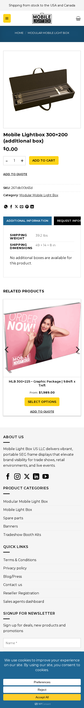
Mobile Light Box (17, 510)
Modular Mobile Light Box (48, 33)
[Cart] (78, 18)
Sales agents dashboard (23, 602)
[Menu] (7, 18)
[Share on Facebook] (11, 206)
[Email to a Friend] (21, 206)
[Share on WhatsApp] (6, 206)
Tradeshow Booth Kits (22, 535)
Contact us (12, 585)
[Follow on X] (27, 476)
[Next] (77, 358)
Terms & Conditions (19, 560)
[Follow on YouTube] (45, 476)
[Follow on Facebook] (8, 476)
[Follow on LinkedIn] (36, 476)
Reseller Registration (21, 593)
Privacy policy (15, 568)
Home (19, 33)
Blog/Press (12, 577)
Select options (42, 402)
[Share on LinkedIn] (32, 206)
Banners (10, 526)
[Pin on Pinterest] (27, 206)
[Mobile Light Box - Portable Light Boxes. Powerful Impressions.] (42, 18)
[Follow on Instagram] (17, 476)
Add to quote (15, 174)
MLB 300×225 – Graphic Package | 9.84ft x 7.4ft (42, 383)
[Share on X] (16, 206)
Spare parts (13, 518)
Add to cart (43, 160)
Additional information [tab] (27, 220)
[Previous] (7, 358)
